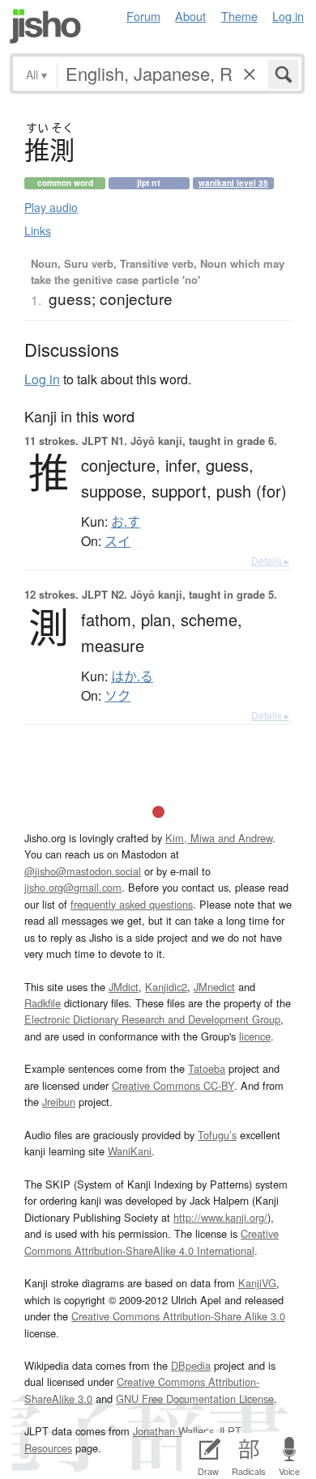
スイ (117, 541)
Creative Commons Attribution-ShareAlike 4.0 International (151, 1241)
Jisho (45, 26)
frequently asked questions (131, 904)
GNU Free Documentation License (195, 1398)
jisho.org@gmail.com (73, 887)
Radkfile (42, 1003)
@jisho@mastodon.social (82, 871)
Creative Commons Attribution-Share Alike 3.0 (178, 1316)
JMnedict (214, 986)
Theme (239, 15)
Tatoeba (206, 1068)
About (190, 15)
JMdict (124, 986)
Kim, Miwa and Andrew (218, 837)
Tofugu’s (217, 1134)
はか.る (132, 676)
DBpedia (191, 1365)
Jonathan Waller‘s (173, 1431)
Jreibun (58, 1101)
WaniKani (130, 1151)
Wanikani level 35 (233, 183)
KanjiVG (257, 1282)
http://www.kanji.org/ (220, 1217)
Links (37, 230)
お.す (125, 522)
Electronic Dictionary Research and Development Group (152, 1019)
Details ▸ (270, 560)
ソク (117, 696)
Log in (288, 15)
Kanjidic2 (166, 986)
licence (255, 1036)
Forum (143, 15)
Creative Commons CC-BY (173, 1085)
